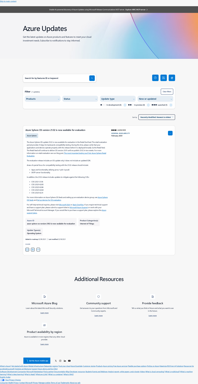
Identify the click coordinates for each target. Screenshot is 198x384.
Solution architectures (23, 369)
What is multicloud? (172, 371)
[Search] (92, 78)
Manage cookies (44, 382)
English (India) (5, 377)
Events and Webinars (100, 371)
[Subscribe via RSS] (163, 78)
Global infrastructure (36, 366)
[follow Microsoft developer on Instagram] (60, 360)
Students (88, 371)
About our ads (75, 382)
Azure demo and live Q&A (48, 369)
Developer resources (77, 371)
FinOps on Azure (153, 366)
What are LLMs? (42, 374)
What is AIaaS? (30, 374)
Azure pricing (108, 366)
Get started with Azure (19, 366)
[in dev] (124, 105)
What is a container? (55, 374)
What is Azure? (5, 366)
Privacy (35, 382)
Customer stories (89, 366)
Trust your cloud (64, 366)
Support (35, 369)
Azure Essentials (76, 366)
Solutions (179, 366)
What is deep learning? (15, 374)
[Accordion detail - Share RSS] (33, 249)
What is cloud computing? (155, 371)
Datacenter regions (51, 366)
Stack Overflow (78, 204)
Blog (67, 371)
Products (99, 366)
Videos (142, 371)
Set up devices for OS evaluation (49, 200)
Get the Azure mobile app (38, 361)
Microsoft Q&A (64, 204)
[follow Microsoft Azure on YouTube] (69, 360)
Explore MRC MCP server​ (135, 9)
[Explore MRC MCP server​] (172, 78)
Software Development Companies (13, 371)
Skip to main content (8, 1)
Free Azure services (120, 366)
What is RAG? (69, 374)
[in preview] (148, 105)
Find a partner (48, 371)
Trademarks (65, 382)
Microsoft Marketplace (34, 371)
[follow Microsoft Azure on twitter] (55, 360)
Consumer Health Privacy (9, 382)
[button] (155, 78)
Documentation (60, 371)
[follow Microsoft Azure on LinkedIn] (64, 360)
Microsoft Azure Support (79, 207)
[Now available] (170, 105)
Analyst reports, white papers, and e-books (124, 371)
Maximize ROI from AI (168, 366)
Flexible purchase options (137, 366)
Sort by (134, 117)
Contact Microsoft (25, 382)
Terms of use (55, 382)
